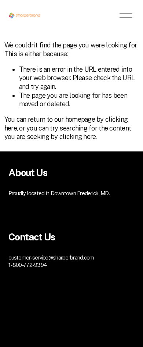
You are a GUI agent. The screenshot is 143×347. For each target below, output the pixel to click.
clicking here (77, 136)
